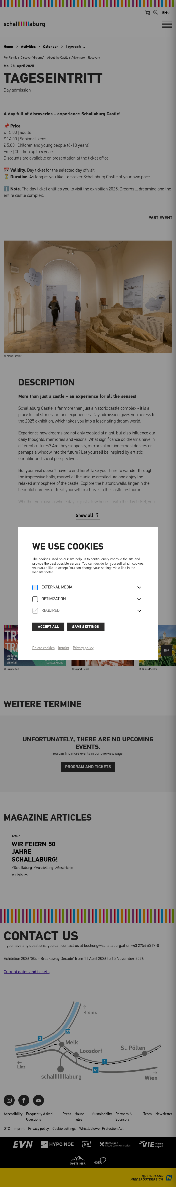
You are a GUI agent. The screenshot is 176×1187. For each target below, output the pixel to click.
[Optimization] (35, 599)
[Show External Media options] (139, 587)
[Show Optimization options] (139, 599)
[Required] (35, 611)
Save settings (85, 626)
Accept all (48, 626)
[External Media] (35, 588)
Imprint (63, 648)
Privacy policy (83, 648)
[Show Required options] (139, 611)
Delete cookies (43, 648)
